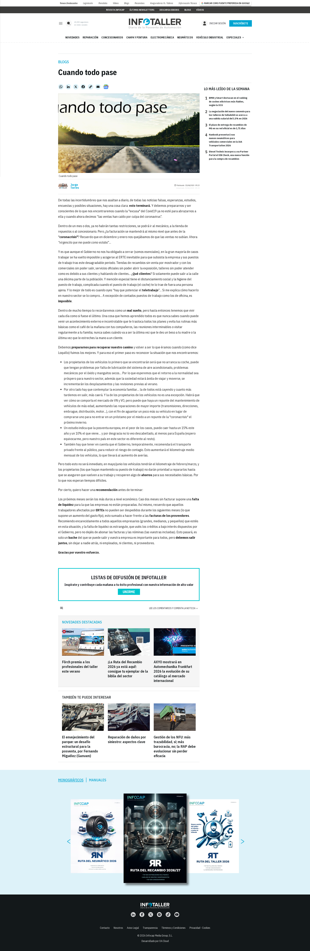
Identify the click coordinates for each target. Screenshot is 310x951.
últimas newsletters (141, 9)
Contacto (105, 927)
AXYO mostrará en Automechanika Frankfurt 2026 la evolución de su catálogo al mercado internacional (173, 671)
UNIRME (129, 591)
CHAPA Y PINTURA (136, 37)
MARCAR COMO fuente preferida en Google (227, 3)
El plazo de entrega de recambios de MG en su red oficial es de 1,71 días (226, 126)
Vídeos (116, 3)
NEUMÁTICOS (185, 37)
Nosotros (118, 927)
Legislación (88, 3)
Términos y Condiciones (173, 927)
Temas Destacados (69, 3)
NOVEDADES (72, 37)
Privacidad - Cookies (199, 927)
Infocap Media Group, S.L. (159, 935)
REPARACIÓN (90, 37)
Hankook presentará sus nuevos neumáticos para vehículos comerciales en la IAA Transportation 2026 (223, 140)
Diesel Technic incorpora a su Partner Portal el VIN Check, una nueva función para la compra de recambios (227, 155)
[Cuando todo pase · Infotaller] (155, 23)
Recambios (140, 3)
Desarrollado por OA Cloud (155, 941)
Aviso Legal (133, 927)
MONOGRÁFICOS (70, 780)
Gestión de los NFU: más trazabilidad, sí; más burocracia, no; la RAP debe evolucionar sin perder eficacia (175, 746)
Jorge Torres (74, 186)
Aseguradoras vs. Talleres (161, 3)
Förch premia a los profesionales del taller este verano (80, 667)
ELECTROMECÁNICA (162, 37)
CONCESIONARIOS (112, 37)
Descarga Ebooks (169, 9)
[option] (155, 838)
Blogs (126, 3)
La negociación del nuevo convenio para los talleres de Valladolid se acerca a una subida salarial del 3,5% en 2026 (227, 115)
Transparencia (150, 927)
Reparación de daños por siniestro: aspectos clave (127, 739)
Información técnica (188, 3)
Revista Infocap (115, 9)
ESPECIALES (236, 37)
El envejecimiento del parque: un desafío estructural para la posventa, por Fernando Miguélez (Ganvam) (80, 746)
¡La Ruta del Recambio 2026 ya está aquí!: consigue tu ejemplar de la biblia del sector (128, 669)
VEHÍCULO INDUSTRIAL (209, 37)
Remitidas (102, 3)
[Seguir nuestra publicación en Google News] (106, 87)
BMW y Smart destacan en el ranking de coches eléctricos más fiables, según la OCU (226, 101)
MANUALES (97, 780)
